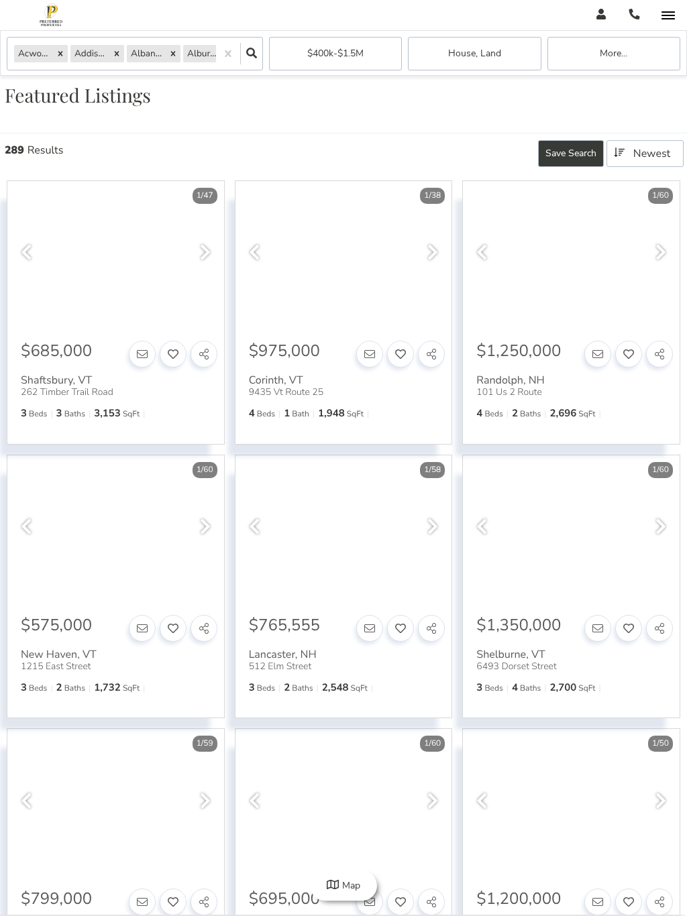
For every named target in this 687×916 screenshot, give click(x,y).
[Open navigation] (668, 16)
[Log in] (601, 15)
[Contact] (142, 354)
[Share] (204, 354)
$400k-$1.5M (335, 53)
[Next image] (205, 253)
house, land (474, 53)
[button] (60, 53)
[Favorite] (173, 354)
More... (613, 53)
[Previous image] (26, 253)
